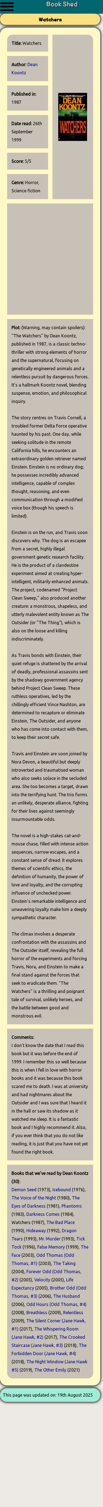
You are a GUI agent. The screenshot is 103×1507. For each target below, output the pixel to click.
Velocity (42, 1279)
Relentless (73, 1312)
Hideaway (36, 1230)
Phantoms (72, 1206)
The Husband (66, 1296)
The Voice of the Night (34, 1197)
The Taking (64, 1263)
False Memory (51, 1246)
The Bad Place (60, 1222)
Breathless (36, 1312)
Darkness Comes (43, 1214)
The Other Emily (50, 1369)
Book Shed (61, 3)
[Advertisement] (51, 259)
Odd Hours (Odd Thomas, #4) (56, 1304)
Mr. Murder (49, 1238)
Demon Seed (24, 1189)
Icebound (61, 1189)
